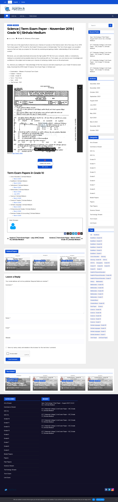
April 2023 (93, 117)
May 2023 (93, 113)
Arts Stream (94, 142)
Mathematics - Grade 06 (97, 284)
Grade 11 (92, 163)
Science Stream (95, 210)
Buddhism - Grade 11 (96, 253)
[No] (116, 499)
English (16, 2)
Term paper (94, 337)
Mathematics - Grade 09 (97, 291)
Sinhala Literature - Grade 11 (98, 334)
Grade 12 (93, 168)
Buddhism (96, 234)
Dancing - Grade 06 (96, 259)
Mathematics (99, 281)
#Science (28, 38)
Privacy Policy (100, 499)
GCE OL (14, 16)
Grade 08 (100, 266)
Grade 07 (93, 266)
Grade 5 (92, 176)
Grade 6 (9, 260)
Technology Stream (96, 214)
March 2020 (17, 179)
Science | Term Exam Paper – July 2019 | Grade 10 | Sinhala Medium (27, 239)
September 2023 (95, 96)
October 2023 (94, 92)
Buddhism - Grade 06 (96, 238)
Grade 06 (106, 262)
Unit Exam (93, 223)
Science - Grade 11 (95, 322)
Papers (92, 202)
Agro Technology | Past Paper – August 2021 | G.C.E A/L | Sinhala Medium (100, 38)
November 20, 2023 (41, 388)
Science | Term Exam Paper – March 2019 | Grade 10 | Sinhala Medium (64, 239)
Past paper (93, 306)
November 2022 (95, 126)
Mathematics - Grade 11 (97, 297)
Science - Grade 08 (96, 312)
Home (23, 2)
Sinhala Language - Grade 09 (98, 325)
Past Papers (94, 206)
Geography (99, 262)
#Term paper (35, 38)
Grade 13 (93, 172)
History (92, 281)
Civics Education (95, 256)
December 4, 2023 (13, 388)
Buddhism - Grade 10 (96, 250)
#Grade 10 (21, 38)
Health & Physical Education (98, 272)
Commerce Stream (96, 147)
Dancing (103, 256)
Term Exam (33, 16)
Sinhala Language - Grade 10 (98, 328)
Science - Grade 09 (96, 315)
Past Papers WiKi (17, 153)
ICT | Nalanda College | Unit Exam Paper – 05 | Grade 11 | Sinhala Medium (100, 54)
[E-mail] (10, 232)
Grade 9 (92, 193)
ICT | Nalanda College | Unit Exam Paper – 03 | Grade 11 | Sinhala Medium (100, 69)
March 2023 (94, 122)
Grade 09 (107, 266)
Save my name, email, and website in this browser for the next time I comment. (32, 347)
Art (91, 234)
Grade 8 (92, 189)
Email (8, 328)
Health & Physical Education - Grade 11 (101, 278)
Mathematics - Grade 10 (97, 294)
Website (8, 337)
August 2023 (94, 100)
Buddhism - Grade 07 (96, 241)
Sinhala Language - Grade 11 (98, 331)
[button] (112, 16)
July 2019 (17, 194)
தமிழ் (5, 2)
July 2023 (93, 105)
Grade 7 (92, 185)
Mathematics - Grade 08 (97, 287)
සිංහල (10, 2)
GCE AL (22, 16)
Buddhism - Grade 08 (96, 244)
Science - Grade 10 (96, 319)
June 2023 (93, 109)
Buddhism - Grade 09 (96, 247)
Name (8, 318)
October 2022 (94, 130)
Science (100, 306)
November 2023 (95, 88)
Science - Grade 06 (96, 309)
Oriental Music (94, 300)
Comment (9, 285)
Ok (93, 499)
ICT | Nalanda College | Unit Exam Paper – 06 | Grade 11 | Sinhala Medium (100, 46)
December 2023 (95, 84)
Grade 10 (10, 25)
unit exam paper (103, 337)
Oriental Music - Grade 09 (97, 303)
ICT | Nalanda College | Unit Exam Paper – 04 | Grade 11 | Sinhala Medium (100, 62)
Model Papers (94, 197)
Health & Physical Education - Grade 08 (101, 275)
